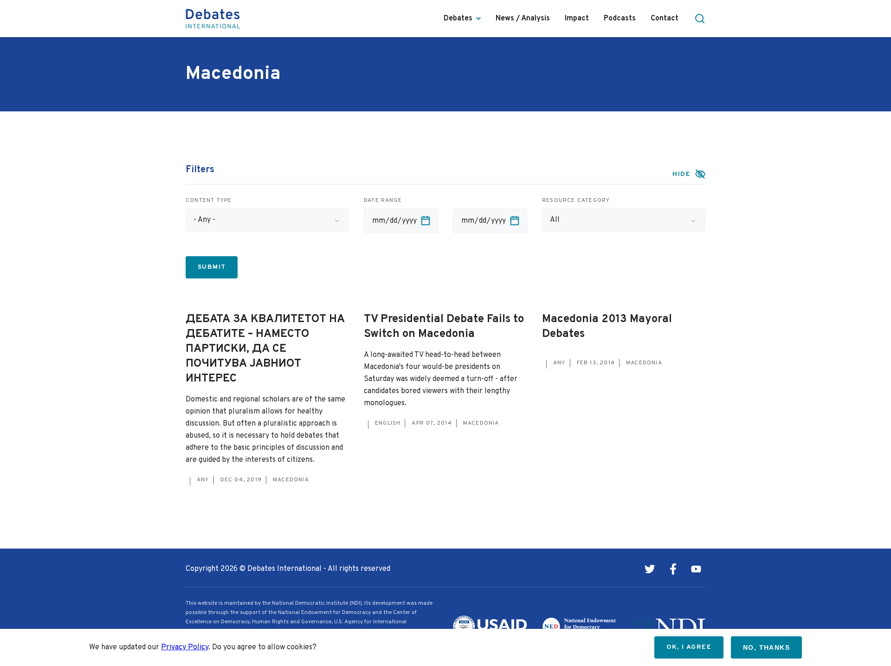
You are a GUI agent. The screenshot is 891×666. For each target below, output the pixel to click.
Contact (664, 18)
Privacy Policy (184, 647)
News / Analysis (523, 18)
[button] (700, 18)
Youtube (696, 569)
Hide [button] (681, 174)
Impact (577, 18)
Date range (383, 200)
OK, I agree (688, 647)
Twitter (649, 569)
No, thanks (766, 647)
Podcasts (620, 18)
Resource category (576, 200)
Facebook (673, 569)
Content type (209, 200)
